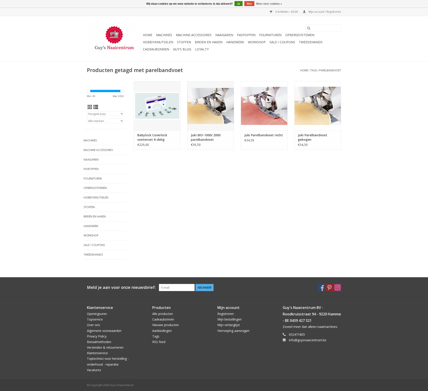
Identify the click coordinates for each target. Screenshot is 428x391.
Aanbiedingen (162, 331)
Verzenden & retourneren (105, 347)
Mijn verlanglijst (228, 325)
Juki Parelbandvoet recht (263, 135)
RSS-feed (158, 342)
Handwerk (235, 42)
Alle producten (162, 314)
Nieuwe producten (165, 325)
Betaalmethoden (99, 342)
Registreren (225, 314)
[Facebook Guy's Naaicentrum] (321, 287)
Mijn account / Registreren (324, 12)
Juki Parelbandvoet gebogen (312, 137)
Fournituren (270, 35)
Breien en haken (208, 42)
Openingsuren (97, 314)
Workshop (257, 42)
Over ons (93, 325)
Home (147, 35)
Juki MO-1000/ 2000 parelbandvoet (205, 137)
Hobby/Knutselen (158, 42)
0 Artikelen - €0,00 (286, 12)
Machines (164, 35)
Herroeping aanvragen (233, 331)
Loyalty (202, 49)
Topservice (95, 319)
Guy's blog (182, 49)
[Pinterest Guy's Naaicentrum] (329, 287)
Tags (313, 70)
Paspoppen (246, 35)
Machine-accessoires (194, 35)
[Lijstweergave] (95, 107)
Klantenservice (97, 353)
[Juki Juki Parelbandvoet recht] (264, 105)
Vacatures (94, 370)
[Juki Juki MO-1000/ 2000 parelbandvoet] (210, 105)
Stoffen (184, 42)
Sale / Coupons (282, 42)
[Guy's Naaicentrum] (114, 38)
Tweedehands (311, 42)
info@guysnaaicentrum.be (307, 340)
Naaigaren (224, 35)
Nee (249, 3)
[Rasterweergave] (90, 107)
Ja (238, 3)
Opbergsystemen (299, 35)
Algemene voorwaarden (104, 331)
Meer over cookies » (269, 3)
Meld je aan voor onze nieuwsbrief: (121, 287)
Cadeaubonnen (156, 49)
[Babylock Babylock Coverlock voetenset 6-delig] (157, 105)
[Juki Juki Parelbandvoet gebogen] (317, 105)
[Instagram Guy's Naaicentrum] (337, 287)
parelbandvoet (330, 70)
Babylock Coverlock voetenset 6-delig (152, 137)
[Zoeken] (308, 28)
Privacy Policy (97, 336)
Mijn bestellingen (229, 319)
